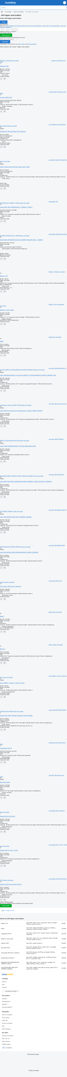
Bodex (2, 616)
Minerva (2, 649)
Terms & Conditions (7, 1014)
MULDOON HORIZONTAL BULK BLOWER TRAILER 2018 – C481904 (21, 240)
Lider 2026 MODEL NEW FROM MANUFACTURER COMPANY (19, 552)
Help (3, 984)
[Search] (64, 7)
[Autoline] (2, 12)
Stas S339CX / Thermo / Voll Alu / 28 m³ (12, 683)
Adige (1, 341)
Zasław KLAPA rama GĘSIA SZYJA (11, 884)
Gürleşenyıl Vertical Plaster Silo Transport (13, 131)
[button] (64, 2)
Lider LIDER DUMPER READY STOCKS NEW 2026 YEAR (18, 446)
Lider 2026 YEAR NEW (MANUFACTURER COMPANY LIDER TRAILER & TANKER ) (26, 481)
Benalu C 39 (3, 276)
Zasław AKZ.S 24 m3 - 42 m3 (9, 850)
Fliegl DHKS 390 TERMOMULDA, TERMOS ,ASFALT (16, 207)
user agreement (32, 44)
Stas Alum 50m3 (5, 782)
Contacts (4, 987)
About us (4, 981)
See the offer (5, 905)
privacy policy (21, 44)
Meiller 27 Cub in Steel (7, 310)
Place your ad (6, 35)
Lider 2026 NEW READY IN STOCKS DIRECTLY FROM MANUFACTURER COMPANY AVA (28, 375)
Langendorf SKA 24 (6, 748)
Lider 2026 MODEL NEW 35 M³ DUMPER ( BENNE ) (16, 517)
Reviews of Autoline (7, 1023)
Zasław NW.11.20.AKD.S (7, 816)
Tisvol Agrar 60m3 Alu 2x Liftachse (10, 586)
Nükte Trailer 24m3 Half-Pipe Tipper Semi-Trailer (15, 167)
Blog (3, 1026)
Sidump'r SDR (4, 66)
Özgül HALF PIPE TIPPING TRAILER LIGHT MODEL (16, 715)
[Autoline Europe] (11, 2)
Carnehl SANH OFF (6, 97)
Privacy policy (5, 1017)
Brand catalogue (6, 1029)
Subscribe (5, 41)
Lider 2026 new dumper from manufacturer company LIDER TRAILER (21, 411)
